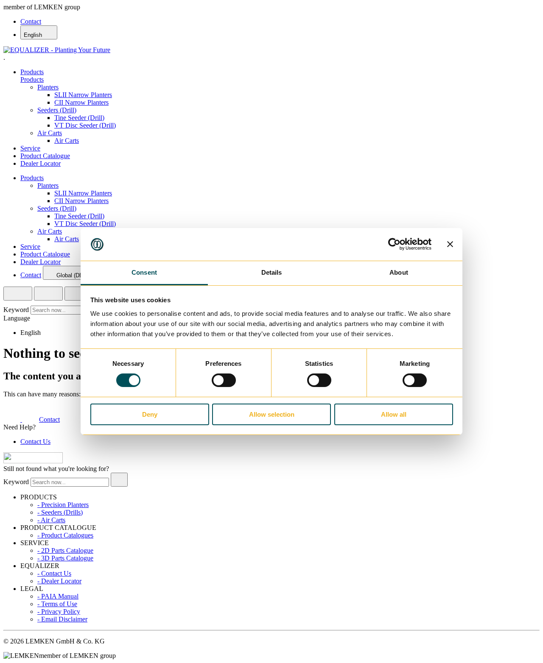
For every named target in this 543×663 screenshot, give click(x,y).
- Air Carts (51, 520)
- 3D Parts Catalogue (65, 558)
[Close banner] (450, 244)
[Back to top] (33, 461)
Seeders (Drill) (56, 110)
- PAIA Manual (57, 596)
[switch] (224, 380)
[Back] (72, 294)
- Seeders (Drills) (60, 512)
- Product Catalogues (65, 535)
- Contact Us (54, 573)
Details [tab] (271, 272)
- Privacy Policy (58, 611)
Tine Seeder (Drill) (79, 117)
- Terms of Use (57, 603)
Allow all (393, 414)
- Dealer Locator (59, 581)
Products (32, 71)
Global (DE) (70, 275)
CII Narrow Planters (81, 102)
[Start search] (119, 480)
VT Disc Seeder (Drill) (85, 125)
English (34, 35)
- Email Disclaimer (62, 619)
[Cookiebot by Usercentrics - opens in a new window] (394, 244)
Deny (149, 414)
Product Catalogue (45, 155)
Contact (30, 21)
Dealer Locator (40, 163)
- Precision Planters (63, 504)
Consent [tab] (144, 272)
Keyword (16, 309)
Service (30, 148)
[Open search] (17, 294)
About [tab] (398, 272)
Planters (48, 87)
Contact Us (35, 441)
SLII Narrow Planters (83, 94)
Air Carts (49, 132)
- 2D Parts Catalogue (65, 550)
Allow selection (271, 414)
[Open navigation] (48, 294)
